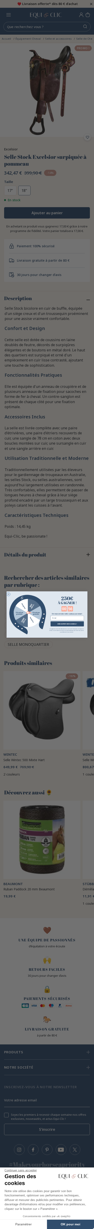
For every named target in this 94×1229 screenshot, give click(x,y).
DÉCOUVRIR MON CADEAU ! (67, 624)
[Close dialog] (8, 594)
